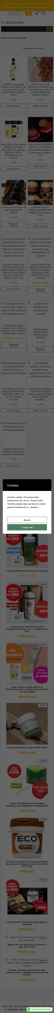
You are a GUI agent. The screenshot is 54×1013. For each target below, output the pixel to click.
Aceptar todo (27, 527)
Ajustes (27, 519)
